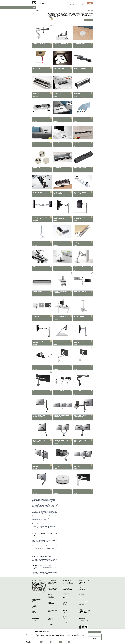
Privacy (64, 615)
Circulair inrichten (50, 598)
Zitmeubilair (34, 605)
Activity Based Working (82, 582)
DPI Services (50, 611)
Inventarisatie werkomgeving (52, 582)
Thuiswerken (81, 584)
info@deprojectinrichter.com (83, 601)
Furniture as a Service (51, 584)
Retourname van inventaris (52, 589)
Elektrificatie (34, 613)
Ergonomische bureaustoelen (36, 599)
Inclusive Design (81, 590)
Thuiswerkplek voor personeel (52, 610)
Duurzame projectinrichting (67, 589)
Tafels (33, 610)
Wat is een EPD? (65, 594)
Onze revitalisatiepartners (67, 587)
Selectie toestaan (95, 635)
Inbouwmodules (34, 537)
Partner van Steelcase (82, 589)
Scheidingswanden (35, 607)
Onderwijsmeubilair (82, 594)
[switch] (51, 642)
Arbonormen (65, 616)
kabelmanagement (45, 559)
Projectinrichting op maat (67, 607)
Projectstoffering (50, 590)
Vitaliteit (64, 612)
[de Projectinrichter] (39, 3)
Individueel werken (66, 601)
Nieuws (33, 621)
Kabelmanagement (51, 603)
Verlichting (33, 611)
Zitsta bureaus (34, 600)
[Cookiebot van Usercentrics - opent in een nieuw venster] (28, 642)
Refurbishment (50, 623)
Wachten (64, 603)
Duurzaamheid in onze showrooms (68, 584)
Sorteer (82, 20)
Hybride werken (81, 583)
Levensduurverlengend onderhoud (53, 620)
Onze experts (34, 620)
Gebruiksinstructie (50, 618)
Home (33, 10)
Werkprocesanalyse (51, 583)
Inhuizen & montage (51, 609)
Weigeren (94, 638)
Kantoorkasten (34, 606)
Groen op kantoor (81, 588)
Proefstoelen (65, 622)
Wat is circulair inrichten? (67, 582)
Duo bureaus (34, 601)
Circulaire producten (66, 593)
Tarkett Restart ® (66, 588)
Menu (34, 7)
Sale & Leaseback (50, 587)
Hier (46, 506)
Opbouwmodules (35, 526)
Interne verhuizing (50, 624)
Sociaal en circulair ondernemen (68, 583)
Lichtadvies (49, 602)
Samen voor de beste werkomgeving (69, 590)
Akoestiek (64, 621)
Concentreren (65, 602)
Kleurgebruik (81, 587)
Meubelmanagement (51, 612)
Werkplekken (34, 612)
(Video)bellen (65, 604)
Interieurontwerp (50, 596)
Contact (89, 3)
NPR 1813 (64, 617)
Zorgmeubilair (81, 593)
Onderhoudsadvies (51, 619)
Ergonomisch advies (51, 601)
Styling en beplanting (51, 597)
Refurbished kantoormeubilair (52, 588)
